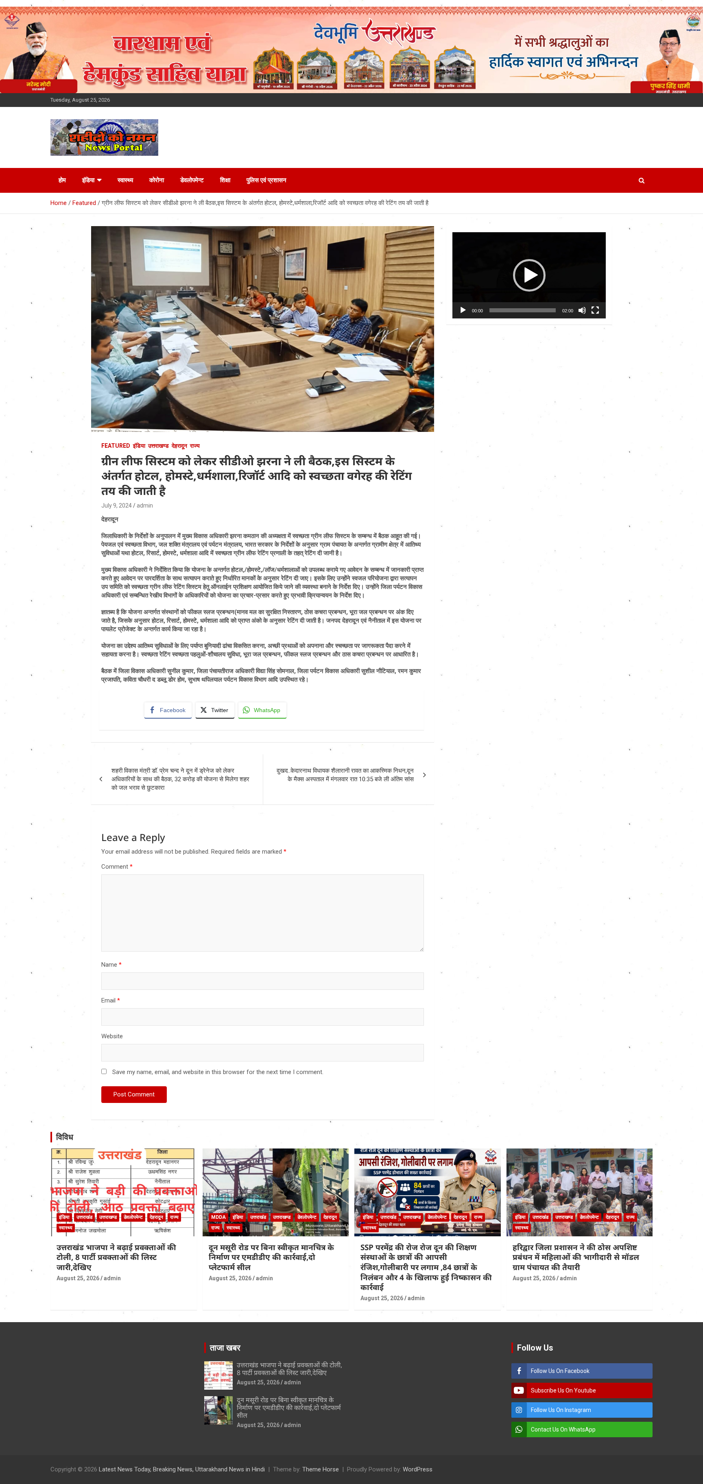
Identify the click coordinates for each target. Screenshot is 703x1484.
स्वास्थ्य (125, 180)
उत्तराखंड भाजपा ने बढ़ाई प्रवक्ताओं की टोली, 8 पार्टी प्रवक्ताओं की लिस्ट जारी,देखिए (116, 1257)
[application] (529, 275)
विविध (64, 1137)
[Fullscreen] (595, 310)
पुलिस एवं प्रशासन (266, 180)
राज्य (195, 445)
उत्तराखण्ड (158, 445)
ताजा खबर (225, 1348)
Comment (117, 866)
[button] (529, 275)
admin (145, 505)
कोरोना (156, 180)
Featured (115, 445)
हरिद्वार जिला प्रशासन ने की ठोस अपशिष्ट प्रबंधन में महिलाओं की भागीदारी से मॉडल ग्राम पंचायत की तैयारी (576, 1257)
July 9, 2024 (116, 505)
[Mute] (582, 310)
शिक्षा (225, 180)
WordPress (417, 1469)
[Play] (463, 310)
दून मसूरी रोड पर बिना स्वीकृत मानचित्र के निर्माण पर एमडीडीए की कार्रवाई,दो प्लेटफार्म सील (271, 1257)
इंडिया (88, 180)
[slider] (522, 310)
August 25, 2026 (78, 1278)
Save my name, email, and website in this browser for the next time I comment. (217, 1072)
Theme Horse (320, 1469)
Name (111, 964)
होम (62, 180)
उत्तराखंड (84, 1217)
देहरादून (179, 445)
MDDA (218, 1217)
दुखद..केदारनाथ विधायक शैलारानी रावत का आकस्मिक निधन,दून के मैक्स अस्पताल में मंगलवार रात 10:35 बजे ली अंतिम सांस (345, 775)
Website (112, 1036)
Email (110, 1000)
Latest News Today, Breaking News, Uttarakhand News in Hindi (182, 1469)
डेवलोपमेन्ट (192, 180)
